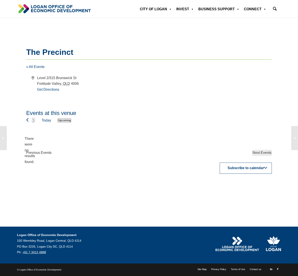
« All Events (35, 67)
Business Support (216, 9)
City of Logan (153, 9)
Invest (182, 9)
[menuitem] (275, 7)
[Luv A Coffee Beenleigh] (3, 138)
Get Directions (48, 89)
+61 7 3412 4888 (34, 252)
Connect (253, 9)
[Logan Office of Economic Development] (54, 8)
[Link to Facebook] (277, 269)
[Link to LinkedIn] (271, 269)
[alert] (29, 150)
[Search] (275, 9)
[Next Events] (33, 120)
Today (46, 120)
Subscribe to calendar (246, 168)
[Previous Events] (27, 120)
